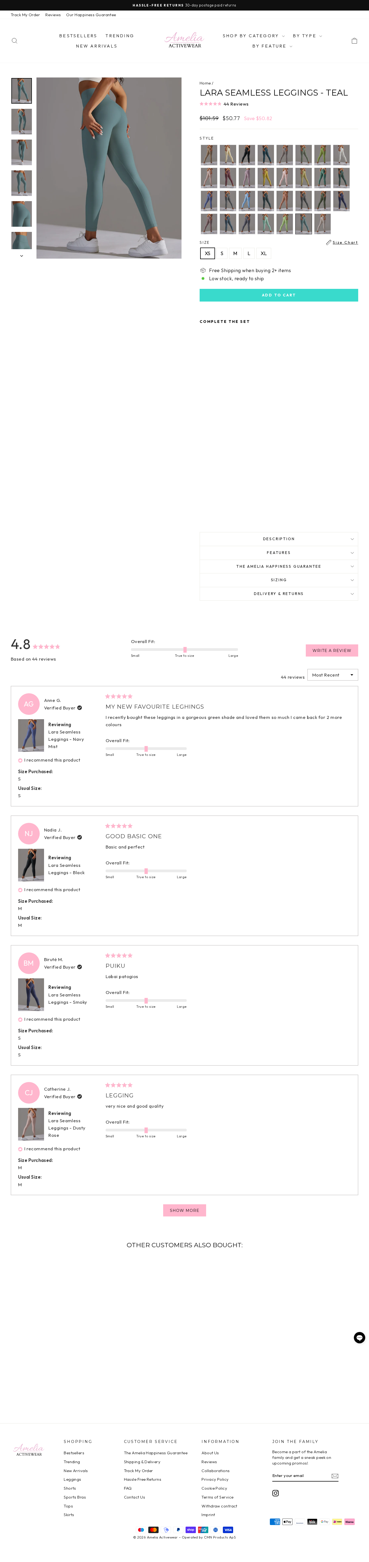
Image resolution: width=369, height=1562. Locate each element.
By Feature (270, 46)
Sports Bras (75, 1497)
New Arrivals (96, 46)
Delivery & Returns (279, 593)
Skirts (69, 1514)
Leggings (72, 1479)
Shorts (70, 1488)
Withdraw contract (219, 1506)
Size (279, 242)
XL (264, 253)
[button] (279, 104)
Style (207, 138)
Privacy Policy (215, 1479)
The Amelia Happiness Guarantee (278, 566)
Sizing (279, 579)
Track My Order (25, 14)
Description (279, 538)
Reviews (53, 14)
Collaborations (216, 1470)
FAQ (128, 1488)
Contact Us (134, 1497)
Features (279, 552)
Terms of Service (217, 1497)
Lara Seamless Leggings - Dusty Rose (66, 1128)
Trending (119, 35)
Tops (68, 1506)
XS (207, 253)
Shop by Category (252, 35)
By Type (305, 35)
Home (205, 83)
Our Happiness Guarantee (91, 14)
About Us (210, 1452)
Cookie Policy (214, 1488)
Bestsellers (78, 35)
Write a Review (335, 652)
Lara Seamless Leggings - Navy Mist (66, 739)
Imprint (208, 1514)
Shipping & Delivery (142, 1461)
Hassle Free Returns (143, 1479)
